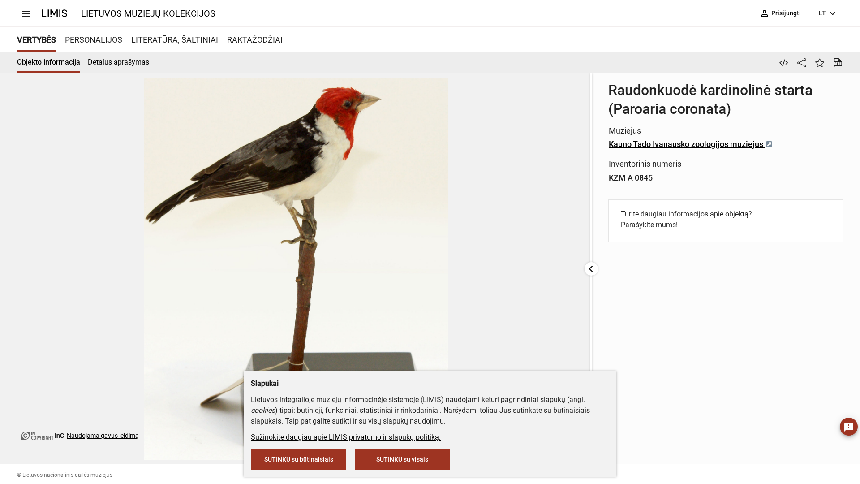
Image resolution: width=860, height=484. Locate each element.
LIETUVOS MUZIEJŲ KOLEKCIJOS (148, 13)
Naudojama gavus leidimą (103, 435)
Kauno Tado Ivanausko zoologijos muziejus (687, 144)
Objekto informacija (48, 62)
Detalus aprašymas (118, 62)
